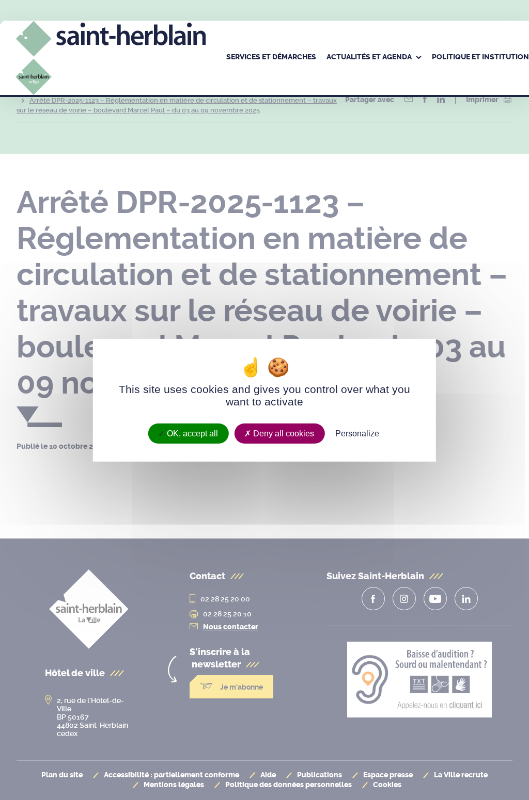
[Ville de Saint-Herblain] (110, 72)
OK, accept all (191, 433)
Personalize (357, 433)
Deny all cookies (282, 433)
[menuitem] (271, 57)
